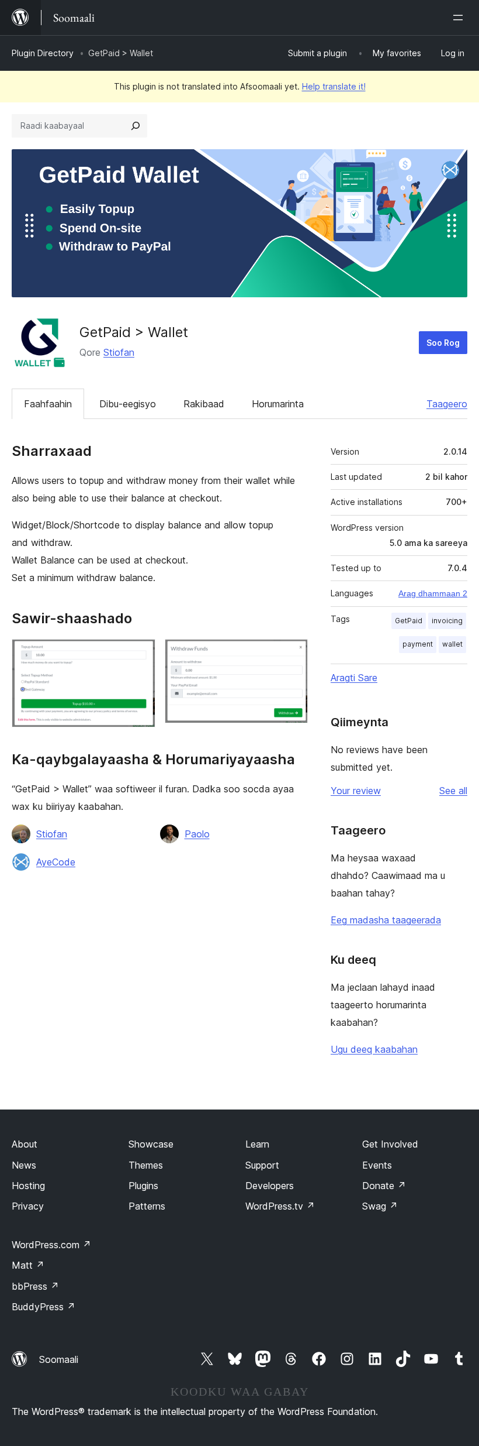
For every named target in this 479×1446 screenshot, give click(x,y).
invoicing (447, 620)
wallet (452, 644)
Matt (28, 1265)
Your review (356, 790)
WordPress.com (51, 1245)
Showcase (151, 1144)
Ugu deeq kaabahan (374, 1049)
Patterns (147, 1206)
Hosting (28, 1185)
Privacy (28, 1206)
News (24, 1165)
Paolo (197, 834)
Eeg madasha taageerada (386, 920)
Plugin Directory (43, 53)
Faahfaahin (48, 404)
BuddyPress (43, 1307)
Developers (269, 1185)
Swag (380, 1206)
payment (417, 644)
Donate (384, 1185)
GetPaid (408, 620)
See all (453, 790)
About (24, 1144)
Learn (257, 1144)
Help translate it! (334, 86)
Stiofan (118, 352)
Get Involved (390, 1144)
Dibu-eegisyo (127, 404)
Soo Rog (443, 343)
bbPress (35, 1286)
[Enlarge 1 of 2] (139, 655)
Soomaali (58, 1359)
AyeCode (55, 862)
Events (377, 1165)
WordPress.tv (280, 1206)
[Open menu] (460, 17)
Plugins (143, 1185)
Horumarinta (278, 404)
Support (262, 1165)
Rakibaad (203, 404)
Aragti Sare (354, 677)
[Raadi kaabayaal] (135, 126)
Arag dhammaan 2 (432, 593)
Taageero (446, 404)
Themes (146, 1165)
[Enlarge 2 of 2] (292, 655)
